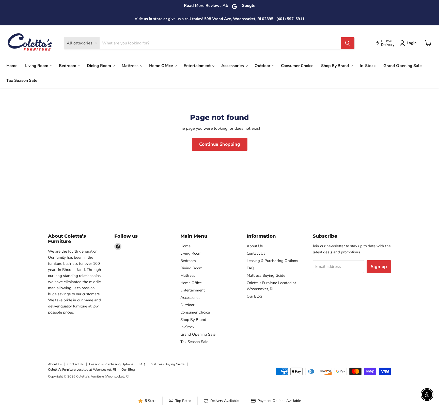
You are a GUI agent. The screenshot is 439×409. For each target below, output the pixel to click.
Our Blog (254, 296)
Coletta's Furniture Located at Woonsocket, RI (82, 369)
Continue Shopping (219, 144)
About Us (255, 246)
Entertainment (198, 66)
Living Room (37, 66)
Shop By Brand (335, 66)
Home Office (161, 66)
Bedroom (68, 66)
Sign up (379, 267)
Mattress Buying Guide (266, 275)
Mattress (130, 66)
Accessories (233, 66)
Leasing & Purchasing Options (272, 260)
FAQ (250, 268)
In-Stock (368, 66)
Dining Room (99, 66)
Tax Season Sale (21, 80)
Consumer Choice (297, 66)
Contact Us (256, 253)
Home (12, 66)
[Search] (347, 43)
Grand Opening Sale (402, 66)
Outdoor (263, 66)
